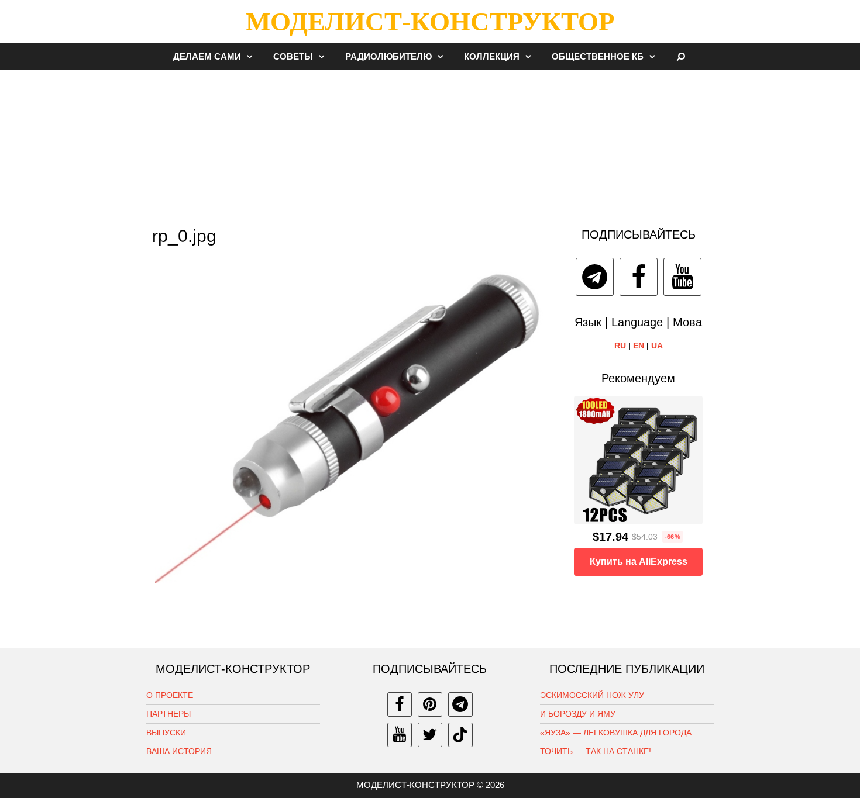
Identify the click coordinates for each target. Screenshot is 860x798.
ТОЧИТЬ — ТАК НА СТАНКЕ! (595, 751)
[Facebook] (639, 277)
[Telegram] (595, 277)
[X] (430, 735)
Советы (293, 56)
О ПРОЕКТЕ (169, 695)
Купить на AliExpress (638, 561)
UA (657, 345)
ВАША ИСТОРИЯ (179, 751)
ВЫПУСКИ (166, 732)
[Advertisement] (430, 143)
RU (620, 345)
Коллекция (492, 56)
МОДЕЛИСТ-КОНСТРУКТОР (430, 21)
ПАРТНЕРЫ (168, 713)
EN (638, 345)
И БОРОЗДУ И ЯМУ (577, 713)
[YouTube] (682, 277)
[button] (252, 56)
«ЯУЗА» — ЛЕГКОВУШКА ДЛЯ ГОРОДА (616, 732)
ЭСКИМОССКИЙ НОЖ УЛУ (592, 695)
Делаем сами (207, 56)
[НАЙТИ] (681, 56)
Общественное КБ (598, 56)
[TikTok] (460, 735)
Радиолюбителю (388, 56)
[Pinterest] (430, 704)
